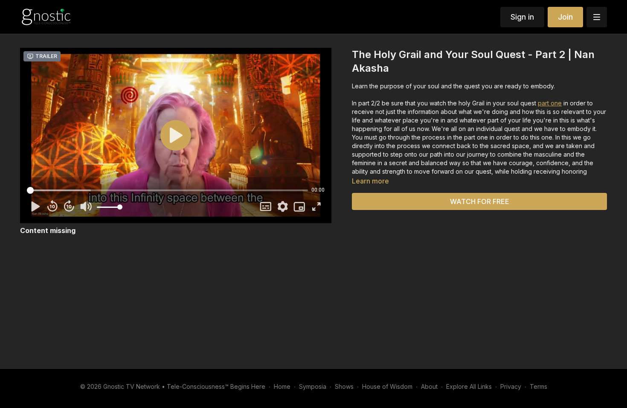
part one (550, 103)
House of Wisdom (387, 386)
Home (282, 386)
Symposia (312, 386)
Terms (538, 386)
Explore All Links (469, 386)
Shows (344, 386)
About (429, 386)
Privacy (510, 386)
